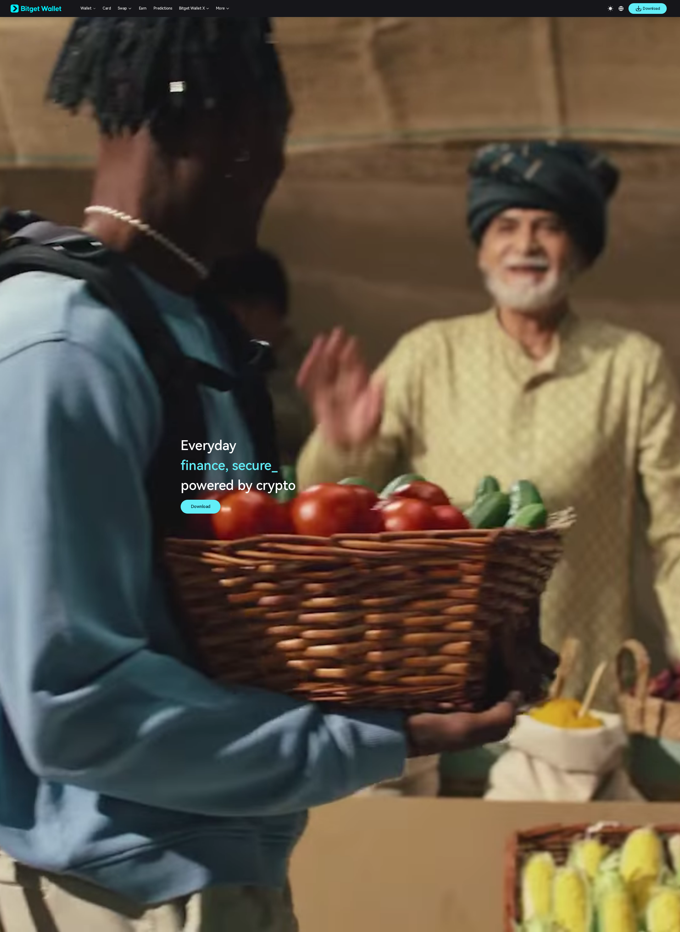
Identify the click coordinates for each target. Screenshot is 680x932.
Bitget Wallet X (192, 8)
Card (107, 8)
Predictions (163, 8)
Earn (142, 8)
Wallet (85, 8)
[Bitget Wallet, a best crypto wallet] (43, 8)
